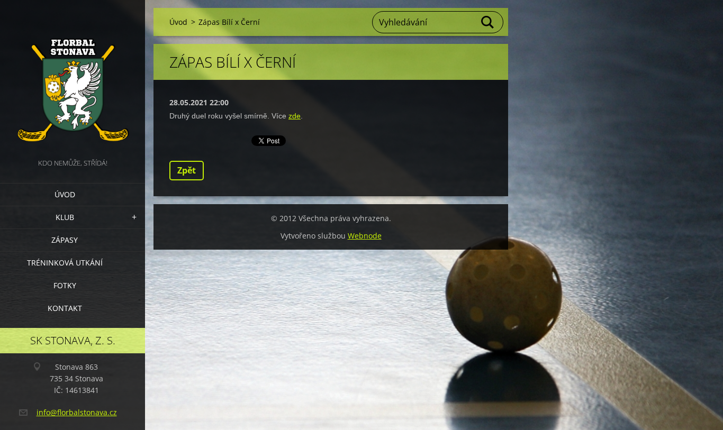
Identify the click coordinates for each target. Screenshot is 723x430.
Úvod (65, 194)
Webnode (365, 236)
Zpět (186, 170)
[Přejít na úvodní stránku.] (72, 78)
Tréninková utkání (65, 263)
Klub (65, 217)
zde (294, 116)
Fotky (64, 285)
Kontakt (65, 308)
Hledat (488, 22)
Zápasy (64, 240)
